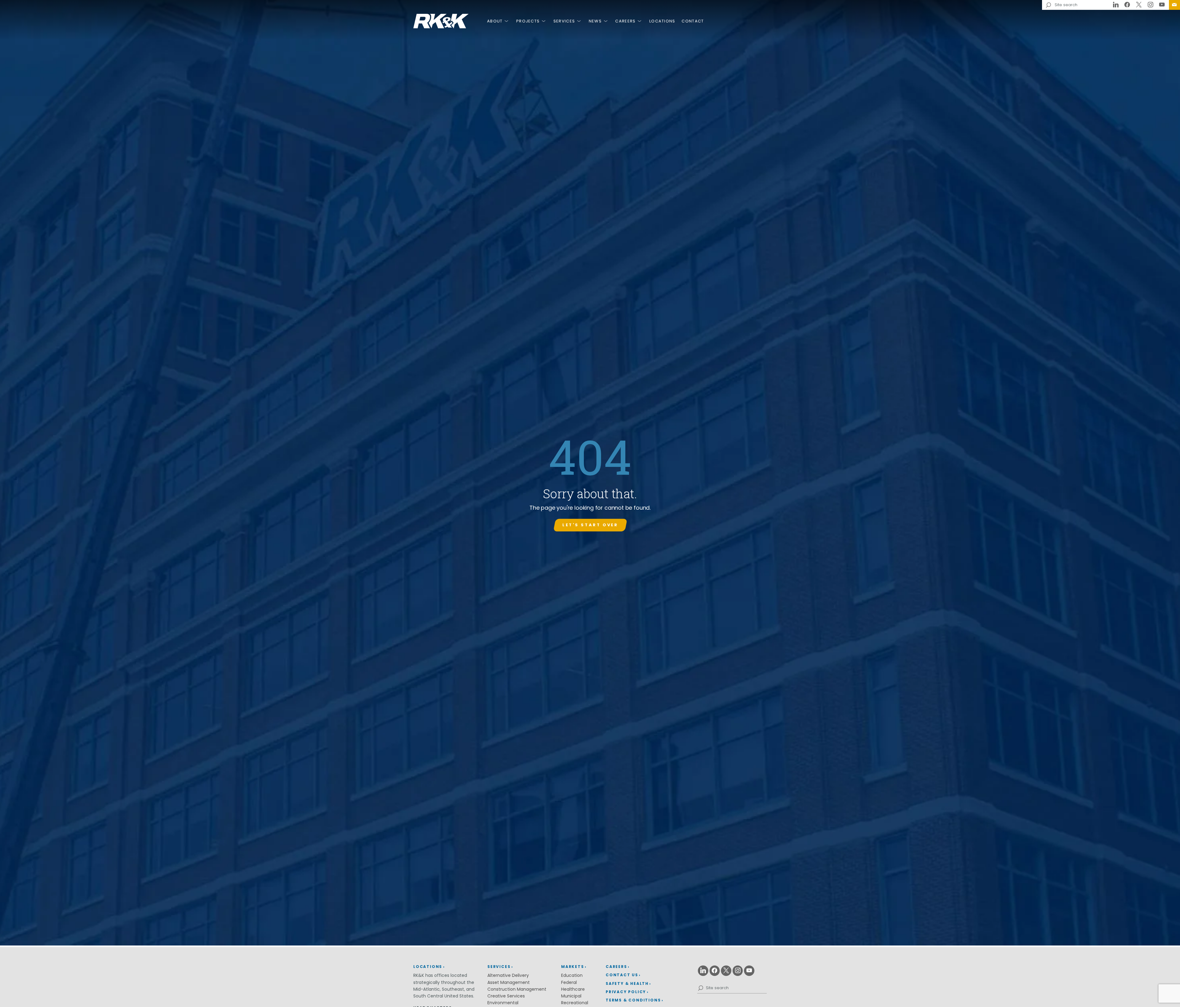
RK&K (441, 21)
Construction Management (516, 989)
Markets (572, 966)
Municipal (571, 996)
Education (572, 975)
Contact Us (1174, 5)
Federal (569, 982)
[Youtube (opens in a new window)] (1162, 5)
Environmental (502, 1003)
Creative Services (506, 996)
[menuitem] (1174, 5)
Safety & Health (627, 983)
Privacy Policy (626, 991)
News (595, 21)
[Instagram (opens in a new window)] (1150, 5)
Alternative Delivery (508, 975)
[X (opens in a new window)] (1139, 5)
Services (564, 21)
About (495, 21)
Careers (625, 21)
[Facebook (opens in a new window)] (1127, 5)
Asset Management (508, 982)
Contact (693, 21)
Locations (662, 21)
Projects (528, 21)
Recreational (574, 1003)
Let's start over (590, 525)
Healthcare (573, 989)
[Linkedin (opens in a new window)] (1116, 5)
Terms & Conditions (633, 1000)
